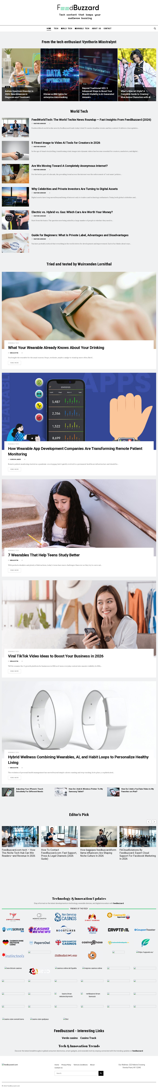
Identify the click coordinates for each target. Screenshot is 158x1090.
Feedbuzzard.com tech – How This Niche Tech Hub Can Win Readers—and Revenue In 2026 (18, 852)
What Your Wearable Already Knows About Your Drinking (56, 347)
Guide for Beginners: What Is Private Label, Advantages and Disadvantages (79, 235)
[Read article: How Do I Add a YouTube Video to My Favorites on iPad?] (113, 792)
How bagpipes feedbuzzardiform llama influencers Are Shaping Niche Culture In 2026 (98, 852)
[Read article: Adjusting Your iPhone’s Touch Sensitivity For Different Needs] (8, 792)
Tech (56, 28)
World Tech (66, 28)
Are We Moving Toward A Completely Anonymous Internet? (69, 166)
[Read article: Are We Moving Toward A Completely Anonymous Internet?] (15, 173)
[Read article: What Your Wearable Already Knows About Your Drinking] (79, 310)
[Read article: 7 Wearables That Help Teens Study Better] (79, 517)
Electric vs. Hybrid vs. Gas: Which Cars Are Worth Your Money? (72, 212)
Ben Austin (14, 353)
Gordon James (15, 459)
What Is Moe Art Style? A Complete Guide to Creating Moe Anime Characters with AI (135, 94)
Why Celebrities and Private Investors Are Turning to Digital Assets (74, 189)
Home (49, 28)
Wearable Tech (82, 28)
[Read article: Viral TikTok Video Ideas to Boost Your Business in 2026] (79, 618)
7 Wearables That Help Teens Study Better (44, 555)
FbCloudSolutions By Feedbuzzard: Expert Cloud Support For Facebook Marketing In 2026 (137, 854)
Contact (107, 28)
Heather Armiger (40, 123)
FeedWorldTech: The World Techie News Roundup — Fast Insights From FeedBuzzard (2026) (91, 119)
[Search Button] (155, 28)
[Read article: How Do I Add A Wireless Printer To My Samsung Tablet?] (61, 792)
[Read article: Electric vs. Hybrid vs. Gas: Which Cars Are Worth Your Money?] (15, 220)
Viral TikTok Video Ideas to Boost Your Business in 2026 (55, 656)
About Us (96, 28)
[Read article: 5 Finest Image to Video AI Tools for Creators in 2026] (15, 150)
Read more (15, 363)
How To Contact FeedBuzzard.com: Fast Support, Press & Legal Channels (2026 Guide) (59, 854)
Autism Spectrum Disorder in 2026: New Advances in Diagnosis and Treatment (19, 94)
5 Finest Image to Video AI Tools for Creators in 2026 (65, 142)
